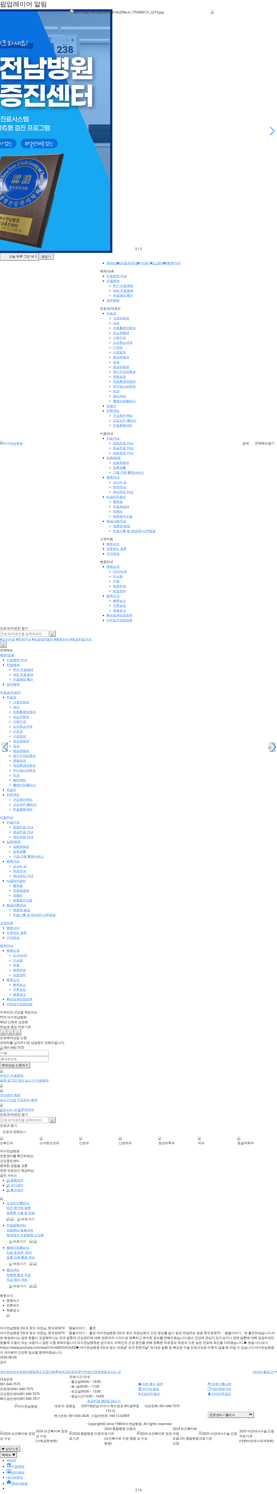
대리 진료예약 (123, 290)
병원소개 (112, 566)
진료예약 (112, 281)
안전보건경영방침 (119, 620)
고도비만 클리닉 (124, 420)
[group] (20, 1142)
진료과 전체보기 (14, 1132)
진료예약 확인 (123, 295)
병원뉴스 (119, 600)
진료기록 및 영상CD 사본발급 (134, 531)
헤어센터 (119, 396)
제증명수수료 (122, 516)
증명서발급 (17, 1483)
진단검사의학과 (124, 386)
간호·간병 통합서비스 (128, 472)
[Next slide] (272, 747)
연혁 (116, 581)
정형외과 (119, 376)
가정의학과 (121, 318)
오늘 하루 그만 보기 (22, 256)
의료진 (111, 406)
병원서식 (112, 544)
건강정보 (112, 553)
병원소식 (112, 596)
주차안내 (119, 487)
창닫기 (46, 256)
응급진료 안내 (123, 448)
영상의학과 (121, 357)
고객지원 (6, 923)
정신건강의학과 (124, 372)
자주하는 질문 (116, 549)
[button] (272, 131)
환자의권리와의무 (119, 615)
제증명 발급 (121, 526)
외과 (116, 362)
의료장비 (119, 591)
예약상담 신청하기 (15, 1065)
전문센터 (112, 411)
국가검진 (17, 1185)
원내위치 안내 (123, 492)
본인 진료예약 (123, 285)
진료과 (111, 313)
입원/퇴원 (113, 458)
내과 (116, 323)
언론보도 (119, 605)
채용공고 (119, 610)
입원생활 (119, 467)
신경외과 (119, 352)
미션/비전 (120, 571)
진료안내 (112, 438)
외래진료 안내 (123, 443)
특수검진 (17, 1190)
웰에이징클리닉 (124, 401)
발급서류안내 (116, 521)
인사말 (118, 576)
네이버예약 (14, 1477)
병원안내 (112, 477)
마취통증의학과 (124, 328)
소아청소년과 (122, 342)
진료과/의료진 (10, 692)
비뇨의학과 (121, 333)
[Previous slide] (5, 747)
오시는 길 (120, 482)
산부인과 (119, 337)
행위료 (118, 501)
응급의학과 (121, 367)
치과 (116, 391)
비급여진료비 (116, 497)
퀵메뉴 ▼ (8, 1455)
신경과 (118, 347)
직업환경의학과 (124, 381)
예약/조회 (7, 655)
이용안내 (6, 817)
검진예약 (112, 300)
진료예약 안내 (116, 276)
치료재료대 (121, 506)
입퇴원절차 (121, 462)
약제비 (118, 511)
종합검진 (17, 1180)
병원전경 (119, 586)
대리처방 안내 (123, 453)
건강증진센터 (122, 415)
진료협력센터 (122, 425)
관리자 (11, 1460)
